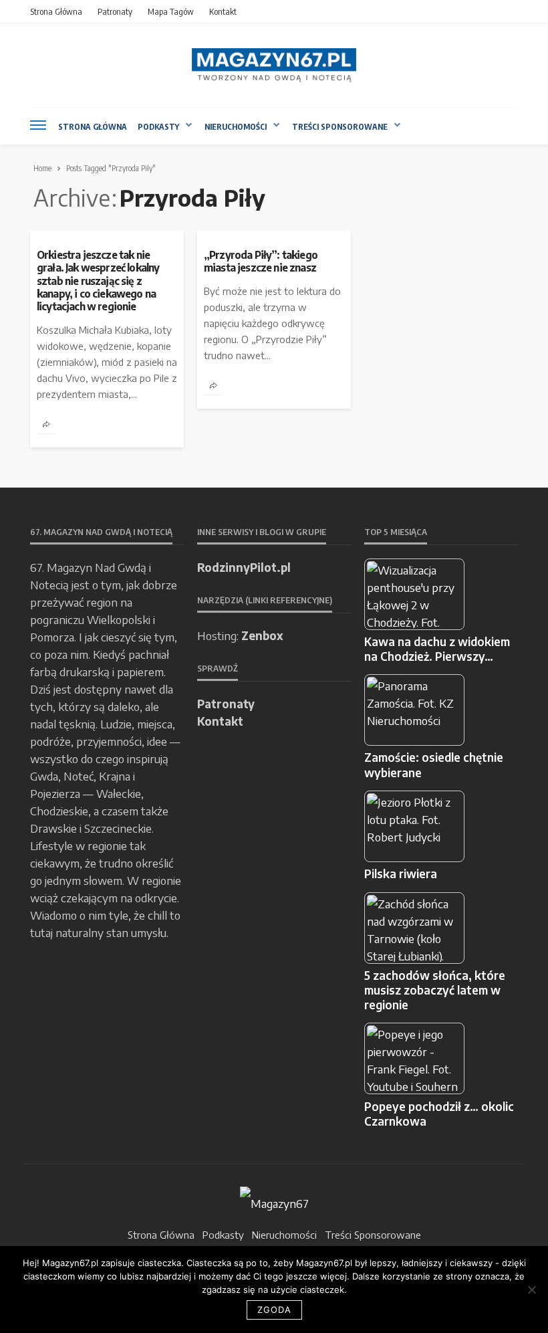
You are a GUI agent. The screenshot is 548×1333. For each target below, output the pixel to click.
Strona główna (56, 11)
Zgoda (274, 1309)
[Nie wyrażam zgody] (531, 1289)
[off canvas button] (38, 125)
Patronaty (115, 11)
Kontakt (223, 11)
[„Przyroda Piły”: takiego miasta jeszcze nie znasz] (274, 236)
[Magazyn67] (274, 1201)
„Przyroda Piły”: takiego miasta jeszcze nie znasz (260, 261)
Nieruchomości (235, 127)
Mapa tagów (171, 11)
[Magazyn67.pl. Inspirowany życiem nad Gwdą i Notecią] (274, 65)
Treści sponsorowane (340, 127)
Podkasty (158, 127)
